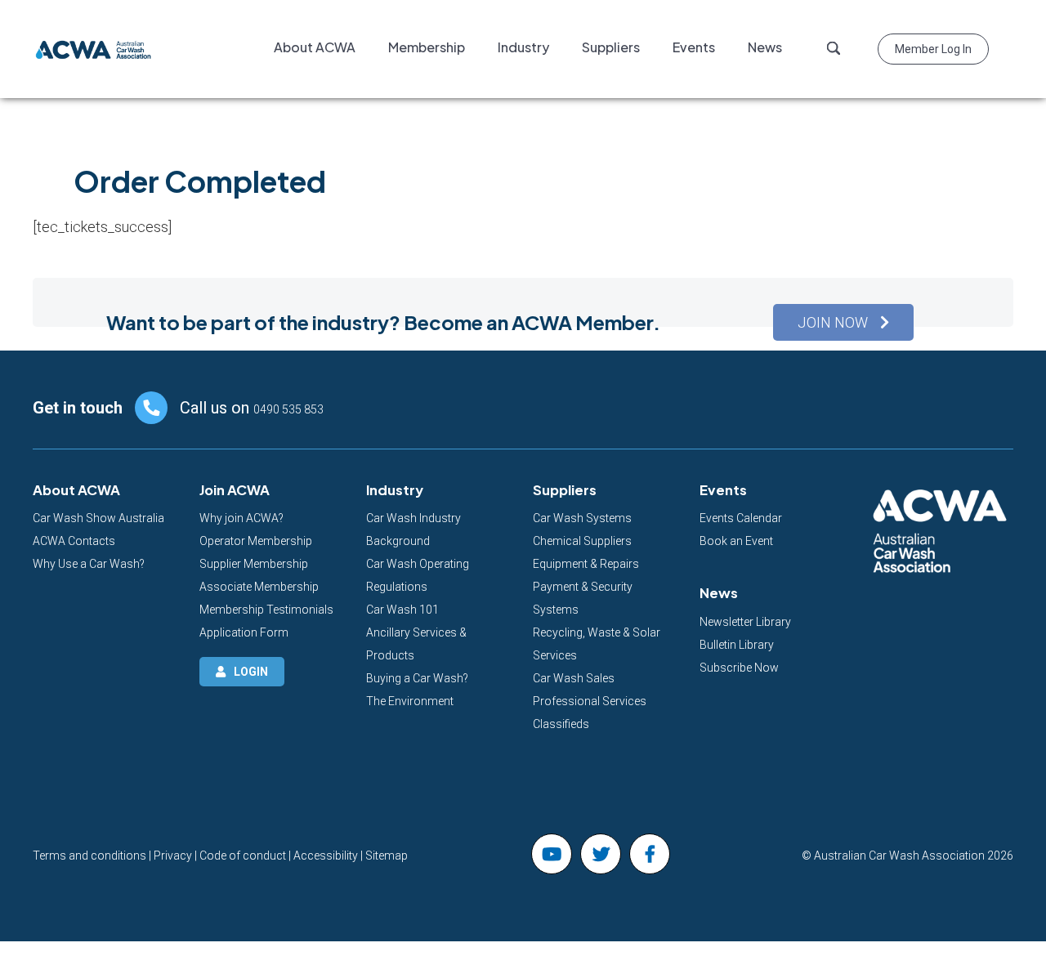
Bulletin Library (737, 644)
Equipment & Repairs (586, 563)
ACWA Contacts (74, 540)
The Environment (410, 701)
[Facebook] (649, 853)
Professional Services (589, 701)
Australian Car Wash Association (94, 49)
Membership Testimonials (266, 609)
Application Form (243, 632)
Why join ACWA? (241, 518)
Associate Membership (259, 586)
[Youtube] (551, 853)
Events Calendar (741, 518)
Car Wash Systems (582, 518)
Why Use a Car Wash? (89, 563)
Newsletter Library (745, 621)
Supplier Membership (253, 563)
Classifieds (561, 723)
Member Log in (933, 49)
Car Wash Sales (574, 678)
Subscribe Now (739, 667)
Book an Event (736, 540)
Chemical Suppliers (582, 540)
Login (251, 671)
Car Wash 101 (402, 609)
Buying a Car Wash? (417, 678)
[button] (843, 322)
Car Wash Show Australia (98, 518)
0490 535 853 (288, 409)
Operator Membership (255, 540)
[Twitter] (600, 853)
